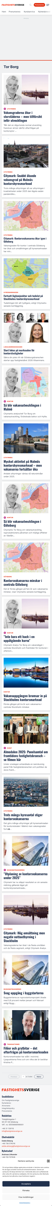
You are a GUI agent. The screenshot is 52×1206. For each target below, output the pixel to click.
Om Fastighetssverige (10, 1100)
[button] (48, 1161)
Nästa (39, 1077)
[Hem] (13, 5)
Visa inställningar (26, 1197)
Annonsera (6, 1106)
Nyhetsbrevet (44, 11)
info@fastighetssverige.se (12, 1131)
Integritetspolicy (24, 1203)
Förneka (26, 1190)
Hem (4, 11)
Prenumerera (14, 11)
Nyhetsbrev (6, 1103)
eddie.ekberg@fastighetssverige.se (16, 1146)
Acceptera (26, 1184)
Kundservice (29, 11)
